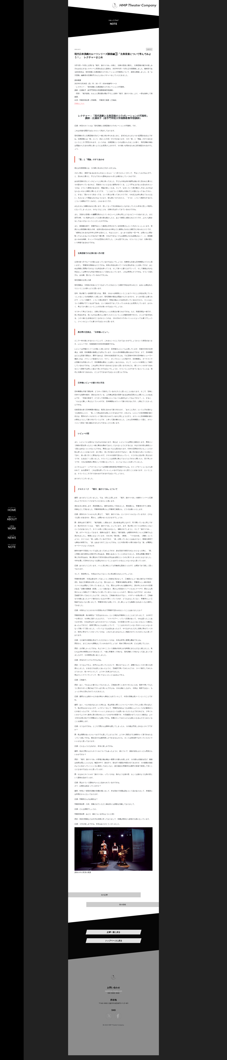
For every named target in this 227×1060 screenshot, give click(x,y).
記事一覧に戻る (113, 932)
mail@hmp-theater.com (113, 991)
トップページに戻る (113, 940)
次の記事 (104, 895)
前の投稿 (122, 904)
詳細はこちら (79, 103)
